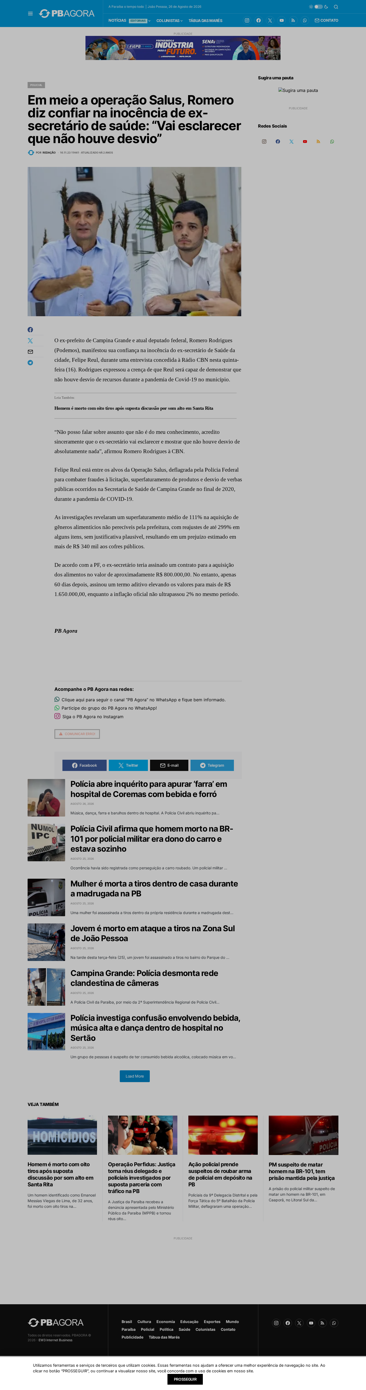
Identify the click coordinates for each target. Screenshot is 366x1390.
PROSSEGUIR (185, 1379)
